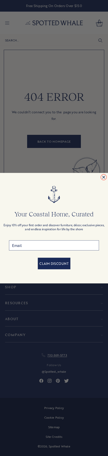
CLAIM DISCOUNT (53, 263)
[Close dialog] (103, 177)
